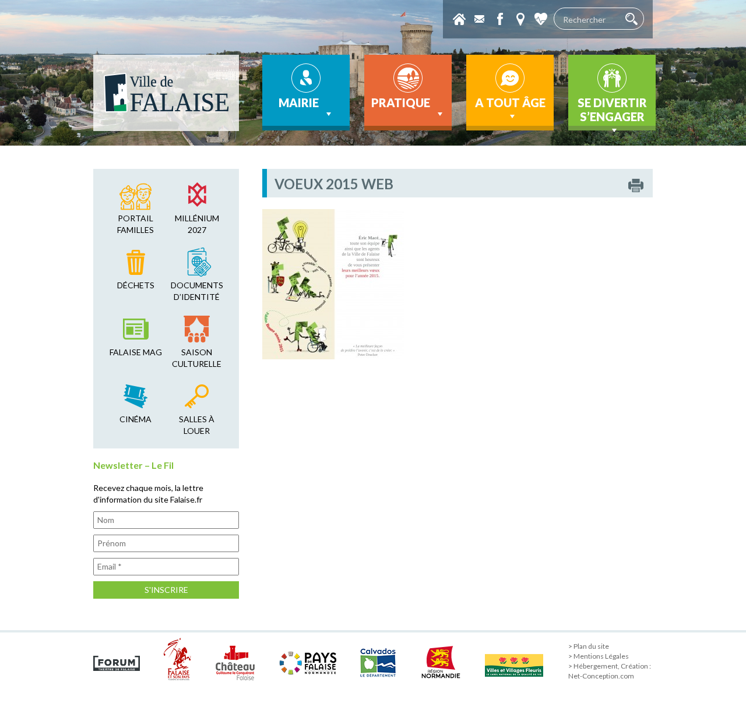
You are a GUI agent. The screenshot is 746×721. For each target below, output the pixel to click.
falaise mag (136, 352)
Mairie (299, 102)
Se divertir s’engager (612, 109)
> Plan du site (588, 646)
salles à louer (196, 425)
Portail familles (135, 224)
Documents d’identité (197, 291)
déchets (135, 285)
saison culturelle (196, 358)
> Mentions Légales (598, 656)
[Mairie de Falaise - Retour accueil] (166, 93)
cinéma (135, 419)
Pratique (400, 102)
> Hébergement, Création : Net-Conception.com (609, 671)
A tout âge (510, 102)
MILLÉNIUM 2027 (197, 224)
